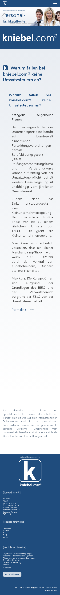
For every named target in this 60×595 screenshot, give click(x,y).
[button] (3, 16)
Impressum (7, 567)
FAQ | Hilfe (7, 514)
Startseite (6, 499)
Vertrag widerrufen (12, 574)
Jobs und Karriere (10, 512)
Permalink (19, 310)
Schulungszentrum (11, 505)
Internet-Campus (10, 508)
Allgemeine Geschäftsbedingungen (17, 554)
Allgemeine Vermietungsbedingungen (19, 558)
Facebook (7, 528)
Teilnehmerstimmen (11, 510)
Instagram (7, 530)
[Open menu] (55, 3)
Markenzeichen (9, 503)
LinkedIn (6, 537)
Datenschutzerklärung (12, 562)
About (5, 501)
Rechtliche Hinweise (11, 560)
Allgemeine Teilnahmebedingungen (18, 556)
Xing (5, 535)
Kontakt (6, 565)
